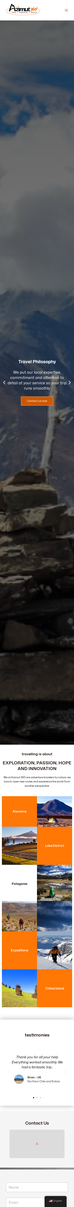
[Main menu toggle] (66, 10)
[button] (4, 382)
